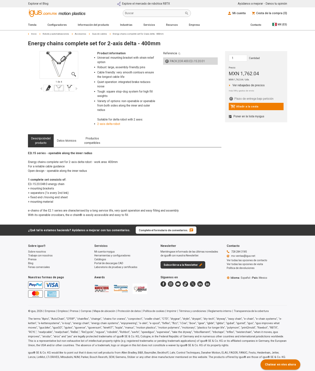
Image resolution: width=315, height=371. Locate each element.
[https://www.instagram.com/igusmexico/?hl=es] (170, 284)
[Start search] (186, 13)
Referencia (170, 53)
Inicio (34, 34)
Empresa (194, 24)
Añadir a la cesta (244, 107)
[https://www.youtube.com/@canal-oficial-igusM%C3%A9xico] (178, 284)
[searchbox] (154, 13)
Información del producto (93, 24)
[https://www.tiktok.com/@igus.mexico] (185, 284)
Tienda (32, 24)
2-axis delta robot (108, 124)
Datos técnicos (66, 140)
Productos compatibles (92, 141)
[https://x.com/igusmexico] (192, 284)
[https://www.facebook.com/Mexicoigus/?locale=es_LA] (163, 284)
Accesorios (80, 34)
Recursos (172, 24)
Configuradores (57, 24)
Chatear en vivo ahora (280, 364)
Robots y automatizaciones (56, 34)
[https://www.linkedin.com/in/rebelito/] (207, 284)
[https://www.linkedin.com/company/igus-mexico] (200, 284)
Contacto (255, 24)
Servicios (149, 24)
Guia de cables (99, 34)
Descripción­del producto (41, 141)
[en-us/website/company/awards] (101, 288)
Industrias (126, 24)
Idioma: (240, 277)
